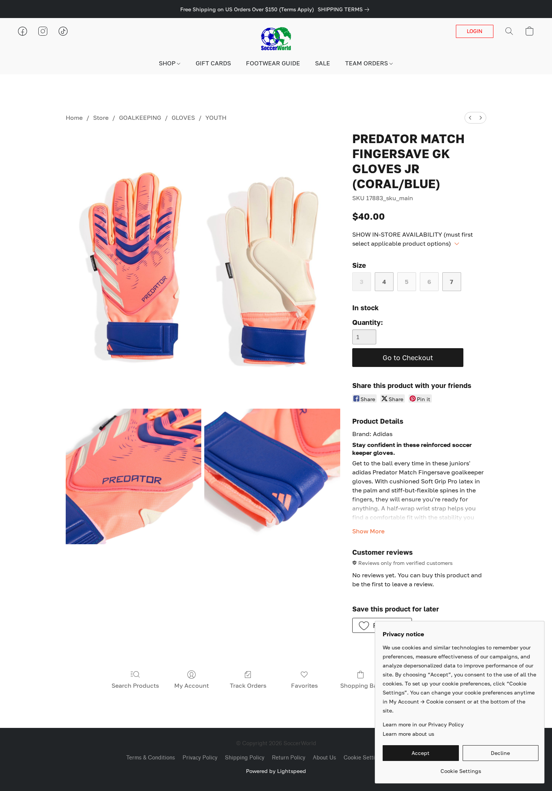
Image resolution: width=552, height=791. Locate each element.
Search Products (135, 685)
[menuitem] (470, 117)
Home (74, 117)
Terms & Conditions (150, 758)
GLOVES (183, 117)
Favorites (304, 685)
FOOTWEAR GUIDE (273, 63)
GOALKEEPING (140, 117)
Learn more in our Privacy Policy (423, 724)
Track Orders (248, 685)
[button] (276, 39)
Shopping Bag (360, 685)
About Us (324, 758)
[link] (345, 9)
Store (101, 117)
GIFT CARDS (213, 63)
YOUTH (215, 117)
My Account (191, 685)
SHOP (168, 63)
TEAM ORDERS (367, 63)
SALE (322, 63)
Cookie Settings (364, 758)
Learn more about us (408, 734)
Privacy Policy (199, 758)
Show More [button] (368, 531)
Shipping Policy (244, 758)
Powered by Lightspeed (276, 771)
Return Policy (288, 758)
